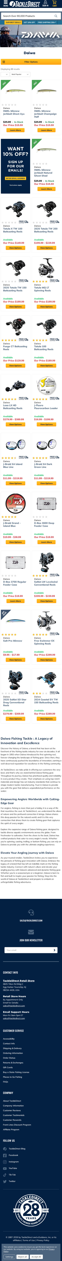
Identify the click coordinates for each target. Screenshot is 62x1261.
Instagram (14, 1161)
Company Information (13, 1105)
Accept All (36, 1256)
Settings (9, 1256)
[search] (56, 16)
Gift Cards (8, 1067)
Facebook (13, 1155)
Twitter (12, 1181)
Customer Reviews (12, 1110)
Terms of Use (29, 1240)
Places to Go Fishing (12, 1077)
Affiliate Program (11, 1129)
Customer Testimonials (13, 1115)
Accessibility (9, 1038)
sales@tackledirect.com (14, 1005)
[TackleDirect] (24, 4)
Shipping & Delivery (12, 1048)
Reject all (22, 1256)
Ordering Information (13, 1053)
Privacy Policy (43, 1240)
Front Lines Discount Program (17, 1124)
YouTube (13, 1168)
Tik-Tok (12, 1174)
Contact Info (9, 1043)
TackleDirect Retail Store (18, 980)
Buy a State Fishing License (16, 1072)
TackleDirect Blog (17, 1148)
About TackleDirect (12, 1101)
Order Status (9, 1058)
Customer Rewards (12, 1120)
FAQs (5, 1081)
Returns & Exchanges (13, 1062)
